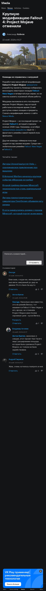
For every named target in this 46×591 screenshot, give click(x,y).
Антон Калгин (18, 295)
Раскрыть (16, 320)
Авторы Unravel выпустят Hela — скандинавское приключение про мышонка (19, 167)
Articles (17, 8)
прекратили (31, 85)
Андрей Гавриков (16, 359)
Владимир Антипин (20, 329)
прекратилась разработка (14, 130)
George (12, 272)
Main (3, 8)
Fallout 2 (8, 149)
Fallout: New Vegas (33, 146)
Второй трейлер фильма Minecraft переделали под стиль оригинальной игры (21, 189)
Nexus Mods (8, 116)
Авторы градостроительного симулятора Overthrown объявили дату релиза (22, 201)
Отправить (34, 262)
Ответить (13, 289)
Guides (26, 8)
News (10, 8)
